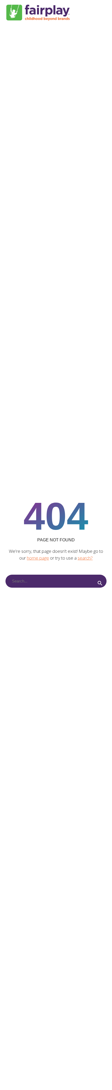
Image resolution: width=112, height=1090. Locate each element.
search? (85, 558)
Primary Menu (102, 12)
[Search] (100, 582)
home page (38, 558)
